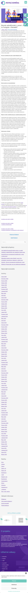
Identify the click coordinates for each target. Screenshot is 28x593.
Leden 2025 (4, 312)
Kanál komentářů (5, 503)
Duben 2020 (4, 429)
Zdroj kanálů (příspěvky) (6, 501)
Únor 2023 (3, 358)
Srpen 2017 (3, 452)
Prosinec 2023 (4, 339)
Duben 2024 (4, 331)
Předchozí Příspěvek (14, 234)
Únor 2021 (3, 408)
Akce (2, 462)
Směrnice (3, 485)
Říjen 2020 (3, 416)
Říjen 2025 (3, 293)
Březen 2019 (4, 444)
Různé (6, 29)
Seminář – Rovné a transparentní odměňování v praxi (12, 262)
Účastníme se (4, 487)
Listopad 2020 (4, 414)
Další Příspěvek (14, 237)
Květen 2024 (4, 328)
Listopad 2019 (4, 437)
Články (3, 29)
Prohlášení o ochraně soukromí (14, 591)
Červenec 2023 (4, 349)
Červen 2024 (4, 326)
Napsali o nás (4, 476)
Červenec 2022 (4, 372)
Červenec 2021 (4, 398)
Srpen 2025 (3, 297)
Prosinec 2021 (4, 387)
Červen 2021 (4, 400)
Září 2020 (3, 418)
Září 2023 (3, 345)
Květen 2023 (4, 352)
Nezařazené (4, 478)
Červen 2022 (4, 375)
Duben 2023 (4, 354)
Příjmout (14, 581)
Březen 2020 (4, 431)
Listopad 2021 (4, 389)
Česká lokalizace (5, 505)
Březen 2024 (4, 333)
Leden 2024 (4, 337)
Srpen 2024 (4, 322)
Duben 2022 (4, 379)
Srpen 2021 (3, 395)
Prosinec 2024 (4, 314)
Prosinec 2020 (4, 412)
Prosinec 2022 (4, 362)
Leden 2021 (3, 410)
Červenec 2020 (4, 423)
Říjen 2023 (3, 343)
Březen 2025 (4, 308)
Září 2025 (3, 295)
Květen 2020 (4, 427)
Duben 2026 (4, 285)
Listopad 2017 (4, 450)
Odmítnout (14, 584)
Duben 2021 (4, 404)
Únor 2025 (3, 310)
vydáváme (3, 489)
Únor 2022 (3, 383)
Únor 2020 (3, 433)
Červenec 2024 (4, 324)
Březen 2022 (4, 381)
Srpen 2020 (4, 421)
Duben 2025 (4, 306)
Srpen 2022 (3, 370)
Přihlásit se (3, 499)
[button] (26, 573)
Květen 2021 (4, 402)
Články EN (3, 470)
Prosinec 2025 (4, 289)
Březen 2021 (4, 406)
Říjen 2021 (3, 391)
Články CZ (3, 468)
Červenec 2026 (4, 278)
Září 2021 (3, 393)
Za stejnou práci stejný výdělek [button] (7, 219)
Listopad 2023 (4, 341)
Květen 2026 (4, 282)
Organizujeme (4, 481)
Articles (3, 464)
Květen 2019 (4, 441)
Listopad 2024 (4, 316)
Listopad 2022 (4, 364)
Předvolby (14, 588)
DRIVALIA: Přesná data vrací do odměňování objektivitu (13, 264)
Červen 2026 (4, 280)
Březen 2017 (4, 454)
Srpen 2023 (3, 347)
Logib (2, 474)
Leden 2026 (4, 287)
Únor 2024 (3, 335)
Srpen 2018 (3, 448)
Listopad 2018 (4, 446)
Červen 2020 (4, 425)
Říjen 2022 (3, 366)
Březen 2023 (4, 356)
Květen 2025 (4, 303)
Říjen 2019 (3, 439)
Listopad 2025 (4, 291)
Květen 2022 (4, 377)
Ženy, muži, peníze (5, 491)
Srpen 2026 (3, 276)
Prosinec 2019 (4, 435)
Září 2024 (3, 320)
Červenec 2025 (4, 299)
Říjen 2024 (3, 318)
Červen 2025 (4, 301)
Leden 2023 (4, 360)
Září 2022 (3, 368)
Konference (3, 472)
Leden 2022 (4, 385)
